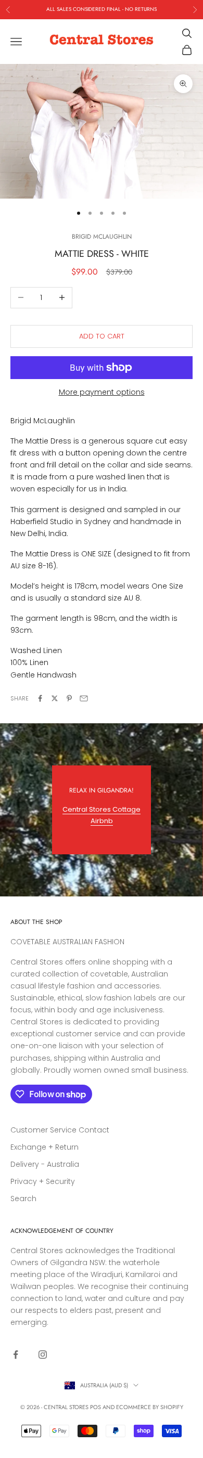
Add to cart (101, 336)
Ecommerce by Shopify (149, 1407)
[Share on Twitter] (54, 698)
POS (95, 1407)
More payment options (102, 392)
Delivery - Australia (44, 1164)
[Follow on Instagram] (42, 1354)
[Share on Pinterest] (69, 698)
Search (23, 1198)
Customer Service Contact (59, 1130)
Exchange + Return (44, 1147)
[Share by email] (84, 698)
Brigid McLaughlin (102, 236)
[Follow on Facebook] (15, 1354)
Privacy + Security (42, 1181)
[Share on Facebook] (40, 698)
